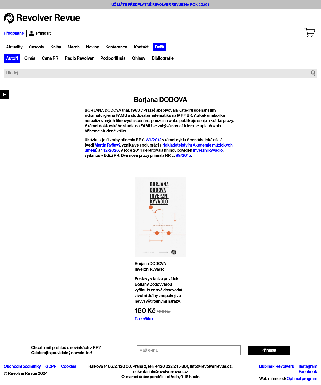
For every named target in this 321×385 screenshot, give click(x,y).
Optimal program (302, 378)
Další (159, 47)
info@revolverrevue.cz (211, 366)
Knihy (56, 47)
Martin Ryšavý (107, 145)
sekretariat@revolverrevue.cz (160, 371)
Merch (74, 47)
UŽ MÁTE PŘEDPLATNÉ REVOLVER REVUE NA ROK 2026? (160, 4)
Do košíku (144, 318)
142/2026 (110, 150)
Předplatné (14, 33)
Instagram (308, 366)
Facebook (308, 371)
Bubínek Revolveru (276, 366)
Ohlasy (138, 58)
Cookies (68, 366)
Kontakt (141, 47)
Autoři (12, 58)
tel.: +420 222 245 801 (168, 366)
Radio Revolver (79, 58)
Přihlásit (43, 33)
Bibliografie (163, 58)
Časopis (36, 47)
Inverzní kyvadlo (208, 150)
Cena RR (50, 58)
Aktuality (14, 47)
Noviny (92, 47)
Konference (116, 47)
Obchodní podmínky (22, 366)
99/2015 (183, 155)
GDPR (51, 366)
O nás (29, 58)
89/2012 (153, 140)
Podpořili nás (112, 58)
